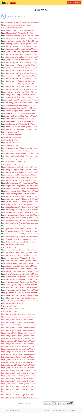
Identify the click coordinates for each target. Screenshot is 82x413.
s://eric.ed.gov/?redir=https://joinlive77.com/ (20, 129)
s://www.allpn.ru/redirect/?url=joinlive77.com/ (20, 239)
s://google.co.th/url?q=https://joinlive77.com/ (20, 70)
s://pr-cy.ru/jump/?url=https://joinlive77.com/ (20, 169)
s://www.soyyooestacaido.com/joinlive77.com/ (21, 102)
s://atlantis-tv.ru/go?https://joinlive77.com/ (19, 193)
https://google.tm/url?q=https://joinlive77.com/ (18, 327)
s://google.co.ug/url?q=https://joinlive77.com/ (20, 73)
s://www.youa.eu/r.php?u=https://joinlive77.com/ (11, 144)
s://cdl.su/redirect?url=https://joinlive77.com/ (20, 167)
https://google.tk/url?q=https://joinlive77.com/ (18, 333)
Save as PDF (68, 403)
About (74, 410)
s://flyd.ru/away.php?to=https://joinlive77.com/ (21, 274)
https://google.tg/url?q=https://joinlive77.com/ (18, 335)
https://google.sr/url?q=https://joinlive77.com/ (18, 341)
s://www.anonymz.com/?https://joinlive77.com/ (21, 231)
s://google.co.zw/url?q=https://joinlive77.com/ (21, 57)
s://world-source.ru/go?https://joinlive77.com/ (21, 258)
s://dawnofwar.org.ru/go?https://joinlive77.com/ (21, 207)
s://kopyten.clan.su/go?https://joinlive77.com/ (21, 38)
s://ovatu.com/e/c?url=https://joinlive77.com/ (20, 249)
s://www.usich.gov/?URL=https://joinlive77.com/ (11, 133)
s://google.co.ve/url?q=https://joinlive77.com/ (20, 54)
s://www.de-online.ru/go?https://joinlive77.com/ (21, 233)
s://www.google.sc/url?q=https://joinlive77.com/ (21, 215)
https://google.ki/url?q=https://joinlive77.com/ (17, 394)
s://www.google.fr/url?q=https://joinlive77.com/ (21, 150)
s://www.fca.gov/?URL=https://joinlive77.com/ (21, 97)
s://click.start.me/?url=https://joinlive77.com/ (20, 268)
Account (77, 2)
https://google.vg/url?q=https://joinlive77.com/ (18, 319)
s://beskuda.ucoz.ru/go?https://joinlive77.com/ (21, 295)
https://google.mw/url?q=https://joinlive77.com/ (18, 370)
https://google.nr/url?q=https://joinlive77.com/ (18, 365)
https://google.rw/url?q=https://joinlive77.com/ (18, 354)
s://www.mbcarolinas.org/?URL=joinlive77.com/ (12, 245)
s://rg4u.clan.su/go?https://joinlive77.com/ (19, 204)
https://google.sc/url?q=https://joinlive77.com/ (18, 351)
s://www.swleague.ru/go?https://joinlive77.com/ (21, 263)
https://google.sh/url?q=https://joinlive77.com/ (18, 349)
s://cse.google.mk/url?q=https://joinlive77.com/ (21, 153)
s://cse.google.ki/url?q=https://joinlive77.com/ (21, 156)
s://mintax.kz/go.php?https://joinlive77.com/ (20, 108)
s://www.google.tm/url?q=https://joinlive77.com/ (21, 22)
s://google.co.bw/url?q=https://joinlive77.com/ (21, 172)
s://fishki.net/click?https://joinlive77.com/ (19, 118)
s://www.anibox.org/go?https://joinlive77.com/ (21, 252)
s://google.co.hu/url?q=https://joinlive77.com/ (20, 92)
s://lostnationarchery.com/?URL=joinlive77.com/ (12, 310)
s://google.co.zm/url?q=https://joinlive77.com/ (21, 51)
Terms (53, 410)
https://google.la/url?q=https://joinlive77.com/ (17, 389)
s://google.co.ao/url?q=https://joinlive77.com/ (20, 62)
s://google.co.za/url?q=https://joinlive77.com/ (20, 78)
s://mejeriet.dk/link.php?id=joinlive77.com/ (19, 113)
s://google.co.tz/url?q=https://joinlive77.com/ (20, 94)
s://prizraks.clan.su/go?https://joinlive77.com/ (21, 271)
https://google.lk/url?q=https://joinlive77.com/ (17, 386)
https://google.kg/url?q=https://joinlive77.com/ (18, 397)
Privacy (58, 410)
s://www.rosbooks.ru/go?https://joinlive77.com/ (21, 290)
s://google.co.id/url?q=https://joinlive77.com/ (20, 174)
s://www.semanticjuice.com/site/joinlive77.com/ (21, 220)
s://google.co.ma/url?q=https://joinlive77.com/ (21, 75)
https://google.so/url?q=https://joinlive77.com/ (18, 343)
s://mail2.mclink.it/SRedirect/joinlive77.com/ (20, 260)
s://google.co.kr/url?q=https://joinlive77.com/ (20, 81)
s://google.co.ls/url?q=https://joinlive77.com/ (20, 49)
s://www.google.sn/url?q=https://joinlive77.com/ (21, 282)
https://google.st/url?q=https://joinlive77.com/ (18, 338)
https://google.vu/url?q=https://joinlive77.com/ (18, 316)
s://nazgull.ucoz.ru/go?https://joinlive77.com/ (20, 287)
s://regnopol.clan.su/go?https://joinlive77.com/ (21, 185)
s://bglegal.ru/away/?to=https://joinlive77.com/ (21, 236)
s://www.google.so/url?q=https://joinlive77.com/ (21, 209)
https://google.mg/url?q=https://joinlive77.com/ (18, 381)
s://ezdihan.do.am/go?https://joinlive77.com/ (20, 116)
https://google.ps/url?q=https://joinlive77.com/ (18, 357)
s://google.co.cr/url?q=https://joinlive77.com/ (20, 65)
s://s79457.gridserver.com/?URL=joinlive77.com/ (13, 162)
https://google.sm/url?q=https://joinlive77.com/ (18, 346)
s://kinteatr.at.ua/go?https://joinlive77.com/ (20, 33)
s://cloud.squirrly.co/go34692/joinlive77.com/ (20, 298)
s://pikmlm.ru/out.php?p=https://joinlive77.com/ (21, 183)
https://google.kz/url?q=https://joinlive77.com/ (18, 391)
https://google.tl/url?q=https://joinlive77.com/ (17, 330)
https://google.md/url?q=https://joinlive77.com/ (18, 383)
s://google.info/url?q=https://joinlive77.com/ (20, 255)
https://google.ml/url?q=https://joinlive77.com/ (18, 378)
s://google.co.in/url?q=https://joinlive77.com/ (20, 177)
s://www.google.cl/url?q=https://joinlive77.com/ (21, 212)
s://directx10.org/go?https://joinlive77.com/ (20, 110)
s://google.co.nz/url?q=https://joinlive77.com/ (20, 67)
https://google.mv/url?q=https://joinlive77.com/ (18, 373)
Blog (69, 410)
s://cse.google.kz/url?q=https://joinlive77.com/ (21, 223)
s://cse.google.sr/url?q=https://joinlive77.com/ (21, 284)
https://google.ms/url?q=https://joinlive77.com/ (18, 375)
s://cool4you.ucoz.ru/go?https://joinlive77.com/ (21, 199)
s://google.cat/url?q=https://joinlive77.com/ (20, 225)
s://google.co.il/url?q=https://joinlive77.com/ (20, 180)
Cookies (64, 410)
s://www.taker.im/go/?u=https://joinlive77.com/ (21, 41)
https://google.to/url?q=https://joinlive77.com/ (18, 324)
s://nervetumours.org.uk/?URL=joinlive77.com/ (21, 35)
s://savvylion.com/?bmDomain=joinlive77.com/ (21, 100)
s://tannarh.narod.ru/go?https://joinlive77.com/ (21, 188)
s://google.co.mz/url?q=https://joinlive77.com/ (21, 83)
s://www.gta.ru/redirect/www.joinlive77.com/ (20, 105)
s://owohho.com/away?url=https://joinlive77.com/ (11, 138)
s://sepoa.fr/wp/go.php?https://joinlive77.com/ (21, 279)
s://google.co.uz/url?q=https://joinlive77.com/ (20, 46)
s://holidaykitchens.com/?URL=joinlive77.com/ (21, 242)
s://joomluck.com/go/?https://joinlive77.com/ (20, 228)
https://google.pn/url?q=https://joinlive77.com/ (18, 359)
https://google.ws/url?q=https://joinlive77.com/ (18, 314)
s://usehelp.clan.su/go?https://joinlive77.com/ (21, 43)
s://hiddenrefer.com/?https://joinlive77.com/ (20, 121)
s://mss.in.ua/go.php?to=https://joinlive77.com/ (21, 191)
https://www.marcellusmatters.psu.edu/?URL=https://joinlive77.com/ (16, 26)
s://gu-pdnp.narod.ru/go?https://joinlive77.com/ (21, 201)
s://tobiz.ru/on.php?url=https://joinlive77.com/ (21, 126)
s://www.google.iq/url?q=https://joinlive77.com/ (21, 217)
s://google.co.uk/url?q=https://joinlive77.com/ (20, 59)
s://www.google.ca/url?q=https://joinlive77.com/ (21, 148)
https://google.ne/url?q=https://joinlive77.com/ (18, 367)
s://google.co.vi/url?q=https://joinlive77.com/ (20, 86)
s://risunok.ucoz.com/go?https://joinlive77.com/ (21, 276)
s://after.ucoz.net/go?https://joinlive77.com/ (20, 30)
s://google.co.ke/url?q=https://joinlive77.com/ (20, 89)
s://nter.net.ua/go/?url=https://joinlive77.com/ (20, 266)
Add (70, 2)
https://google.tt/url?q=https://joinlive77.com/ (17, 322)
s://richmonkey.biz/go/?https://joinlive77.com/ (21, 300)
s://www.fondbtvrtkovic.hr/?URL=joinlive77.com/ (12, 304)
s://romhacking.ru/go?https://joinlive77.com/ (20, 124)
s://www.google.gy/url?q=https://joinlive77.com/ (21, 158)
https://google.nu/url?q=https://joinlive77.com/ (18, 362)
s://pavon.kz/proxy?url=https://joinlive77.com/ (21, 292)
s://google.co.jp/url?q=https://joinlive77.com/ (20, 196)
